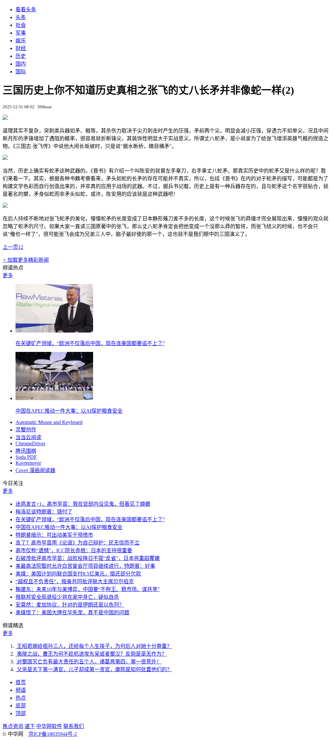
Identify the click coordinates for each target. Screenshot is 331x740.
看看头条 (26, 9)
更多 (8, 275)
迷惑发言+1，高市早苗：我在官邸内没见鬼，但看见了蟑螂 (83, 504)
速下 (30, 726)
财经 (21, 48)
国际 (21, 71)
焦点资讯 (13, 726)
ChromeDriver (30, 443)
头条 (21, 17)
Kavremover (28, 463)
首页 (21, 682)
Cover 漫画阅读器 (35, 470)
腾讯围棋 (26, 451)
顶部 (21, 713)
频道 (21, 690)
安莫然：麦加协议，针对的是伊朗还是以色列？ (70, 605)
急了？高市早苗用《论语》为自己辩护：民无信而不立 (78, 542)
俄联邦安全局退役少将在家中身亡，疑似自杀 (67, 597)
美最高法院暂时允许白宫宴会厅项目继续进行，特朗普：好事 (85, 566)
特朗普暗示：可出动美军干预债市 (54, 535)
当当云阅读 (28, 437)
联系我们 (73, 726)
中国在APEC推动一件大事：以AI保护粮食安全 (69, 411)
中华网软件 (49, 726)
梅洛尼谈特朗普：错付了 (44, 511)
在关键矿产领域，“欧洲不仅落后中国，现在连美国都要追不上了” (90, 343)
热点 (21, 698)
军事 (21, 33)
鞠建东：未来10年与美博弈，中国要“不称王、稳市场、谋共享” (88, 589)
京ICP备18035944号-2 (52, 734)
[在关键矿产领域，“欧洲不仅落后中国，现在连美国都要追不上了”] (54, 330)
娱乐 (21, 40)
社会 (21, 25)
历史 (21, 56)
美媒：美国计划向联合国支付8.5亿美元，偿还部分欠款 (78, 573)
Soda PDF (26, 457)
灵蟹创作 (26, 429)
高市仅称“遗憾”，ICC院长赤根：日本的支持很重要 (74, 550)
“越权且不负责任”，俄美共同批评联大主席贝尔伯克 (75, 581)
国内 (21, 64)
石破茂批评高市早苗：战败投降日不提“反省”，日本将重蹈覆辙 (88, 558)
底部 (21, 705)
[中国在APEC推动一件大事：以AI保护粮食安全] (54, 398)
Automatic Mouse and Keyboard (49, 422)
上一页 (10, 247)
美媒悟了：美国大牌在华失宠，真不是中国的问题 (72, 612)
